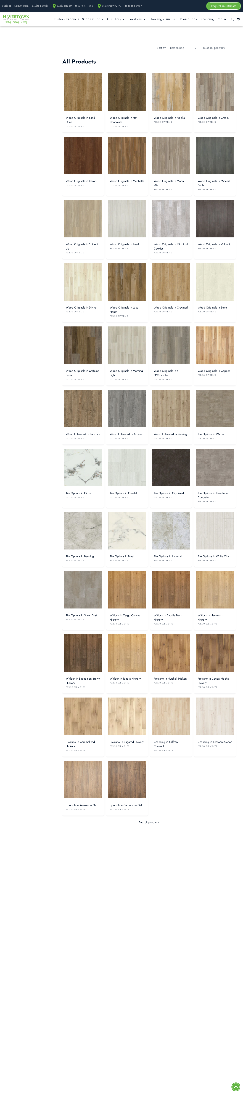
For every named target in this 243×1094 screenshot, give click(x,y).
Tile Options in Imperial (168, 556)
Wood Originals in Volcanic (214, 244)
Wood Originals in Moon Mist (169, 183)
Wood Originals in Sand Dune (80, 120)
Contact (222, 19)
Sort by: (161, 48)
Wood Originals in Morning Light (126, 373)
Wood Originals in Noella (169, 118)
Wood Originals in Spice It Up (82, 246)
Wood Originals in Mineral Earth (214, 183)
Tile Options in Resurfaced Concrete (213, 495)
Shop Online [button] (91, 19)
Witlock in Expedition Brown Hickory (83, 681)
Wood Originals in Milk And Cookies (171, 246)
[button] (232, 19)
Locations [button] (135, 19)
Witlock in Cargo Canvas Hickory (125, 617)
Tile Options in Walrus (211, 434)
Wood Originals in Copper (214, 371)
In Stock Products (66, 19)
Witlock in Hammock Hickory (210, 617)
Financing (207, 19)
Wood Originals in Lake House (124, 309)
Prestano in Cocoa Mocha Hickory (213, 681)
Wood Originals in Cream (213, 118)
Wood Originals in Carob (81, 181)
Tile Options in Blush (122, 556)
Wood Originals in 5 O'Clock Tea (166, 373)
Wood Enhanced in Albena (126, 434)
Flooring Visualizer (163, 19)
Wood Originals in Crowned (171, 307)
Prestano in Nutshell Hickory (170, 679)
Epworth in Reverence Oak (82, 805)
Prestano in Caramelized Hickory (80, 744)
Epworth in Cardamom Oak (126, 805)
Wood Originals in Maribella (127, 181)
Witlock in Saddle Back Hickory (168, 617)
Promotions (188, 19)
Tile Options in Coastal (123, 493)
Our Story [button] (114, 19)
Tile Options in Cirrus (78, 493)
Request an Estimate (223, 6)
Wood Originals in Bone (212, 307)
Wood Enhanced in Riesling (170, 434)
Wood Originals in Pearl (124, 244)
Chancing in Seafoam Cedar (215, 742)
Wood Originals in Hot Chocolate (123, 120)
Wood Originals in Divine (81, 307)
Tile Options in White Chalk (214, 556)
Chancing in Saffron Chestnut (166, 744)
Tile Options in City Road (169, 493)
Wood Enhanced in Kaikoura (83, 434)
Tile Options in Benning (80, 556)
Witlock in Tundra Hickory (125, 679)
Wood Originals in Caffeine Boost (82, 373)
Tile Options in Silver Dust (81, 615)
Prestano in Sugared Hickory (127, 742)
